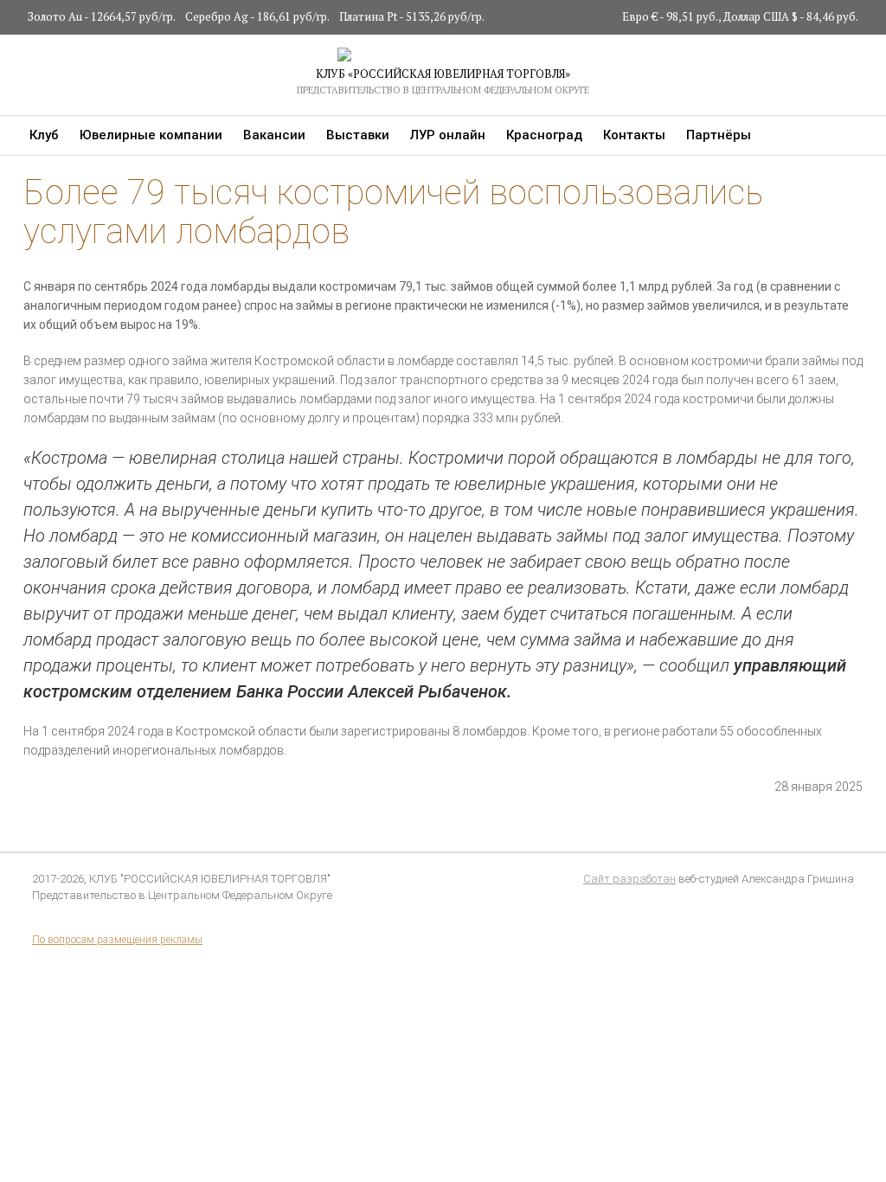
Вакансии (274, 135)
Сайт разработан (629, 878)
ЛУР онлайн (447, 135)
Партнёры (718, 135)
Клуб (44, 135)
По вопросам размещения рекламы (117, 940)
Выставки (357, 135)
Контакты (634, 135)
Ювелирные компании (151, 135)
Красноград (544, 135)
